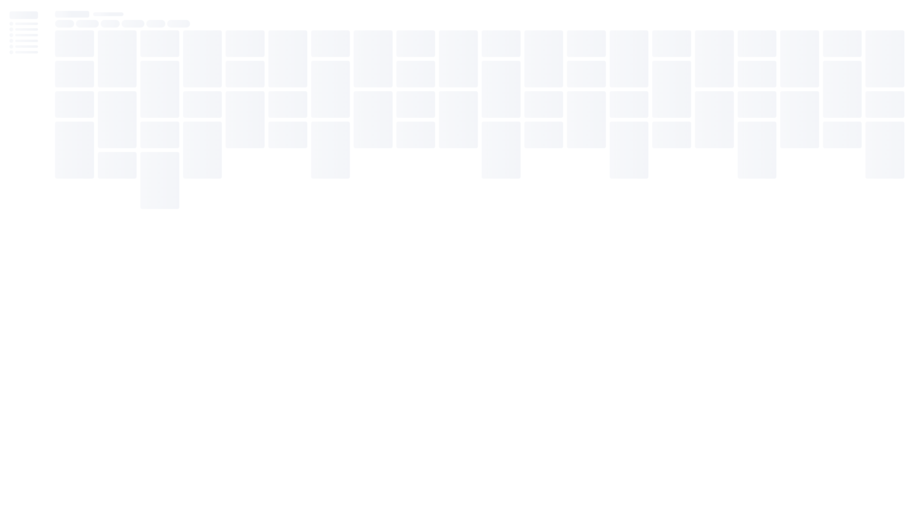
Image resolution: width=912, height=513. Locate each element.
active (94, 26)
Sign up (895, 7)
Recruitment (150, 26)
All (77, 113)
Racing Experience (120, 26)
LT (168, 26)
